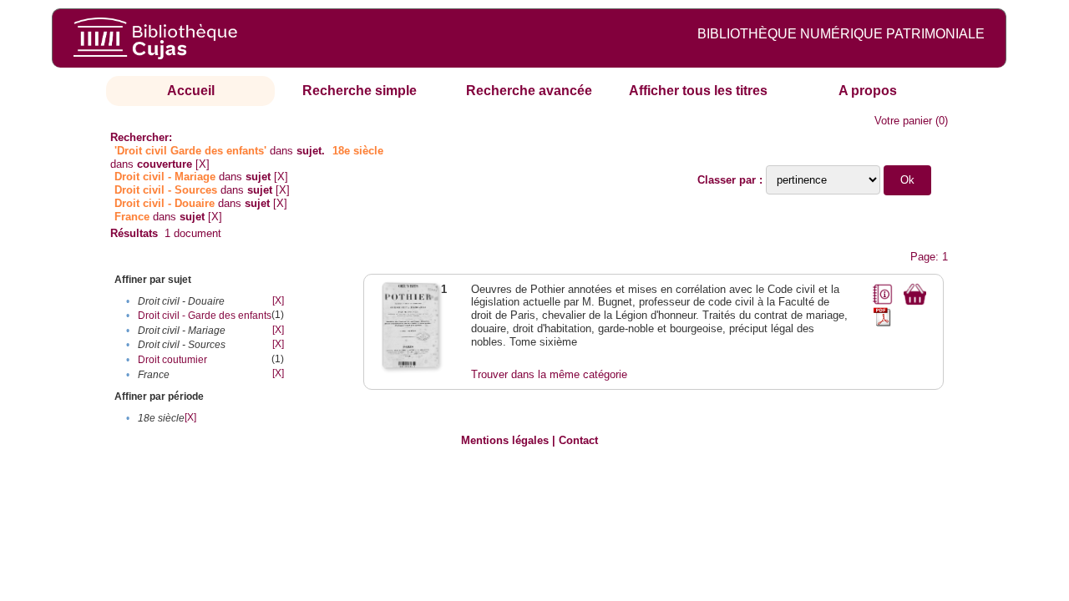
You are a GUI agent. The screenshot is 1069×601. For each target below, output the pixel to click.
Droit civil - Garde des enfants (204, 315)
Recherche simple (359, 90)
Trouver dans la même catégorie (549, 374)
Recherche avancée (529, 90)
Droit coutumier (172, 360)
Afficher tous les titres (698, 90)
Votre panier (903, 120)
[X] (202, 164)
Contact (578, 440)
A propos (867, 90)
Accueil (191, 90)
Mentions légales (505, 440)
